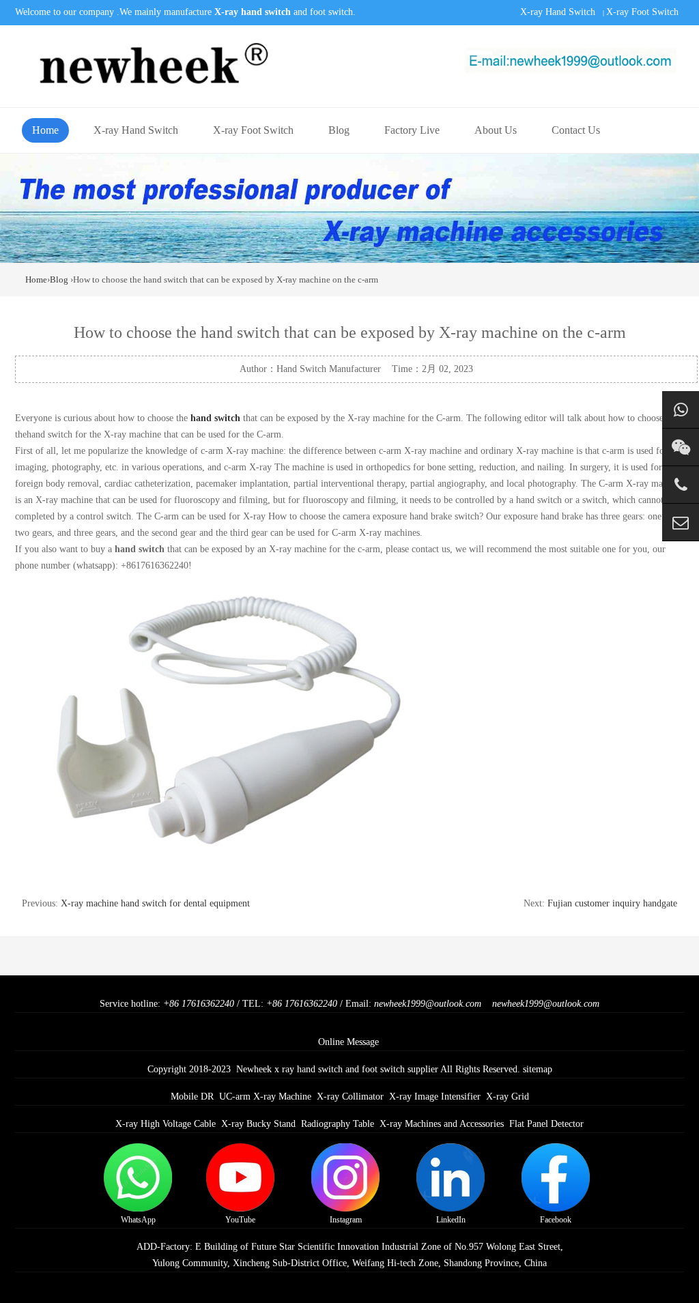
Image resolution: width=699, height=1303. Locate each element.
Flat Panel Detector (546, 1124)
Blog (339, 130)
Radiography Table (337, 1124)
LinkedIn (451, 1220)
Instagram (346, 1220)
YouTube (240, 1220)
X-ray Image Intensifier (435, 1096)
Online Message (348, 1042)
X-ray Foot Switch (642, 12)
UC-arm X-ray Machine (265, 1096)
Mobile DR (192, 1096)
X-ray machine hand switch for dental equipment (155, 903)
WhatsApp (138, 1220)
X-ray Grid (507, 1096)
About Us (495, 130)
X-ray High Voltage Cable (165, 1124)
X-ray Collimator (350, 1096)
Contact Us (576, 130)
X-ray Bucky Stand (258, 1124)
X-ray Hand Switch (557, 12)
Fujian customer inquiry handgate (612, 903)
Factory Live (412, 130)
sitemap (537, 1069)
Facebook (555, 1220)
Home (45, 130)
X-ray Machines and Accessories (442, 1124)
